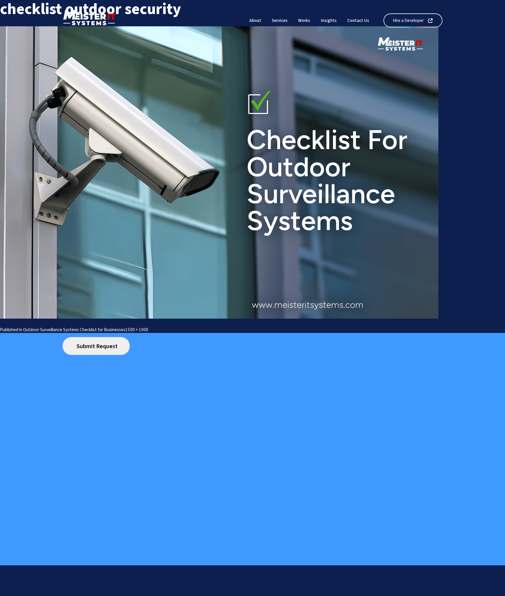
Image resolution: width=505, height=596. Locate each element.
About (255, 20)
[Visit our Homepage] (89, 20)
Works (304, 20)
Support (129, 592)
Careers (238, 592)
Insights (329, 20)
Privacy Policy (158, 592)
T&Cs (184, 592)
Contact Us (358, 20)
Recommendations (272, 592)
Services (280, 20)
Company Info (210, 592)
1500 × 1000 (136, 329)
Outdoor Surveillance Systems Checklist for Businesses (74, 329)
